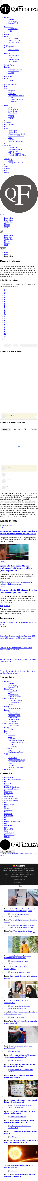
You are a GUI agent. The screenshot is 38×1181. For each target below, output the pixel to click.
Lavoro (6, 36)
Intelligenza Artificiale (15, 163)
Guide (6, 128)
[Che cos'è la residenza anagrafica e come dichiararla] (21, 1017)
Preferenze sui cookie (16, 876)
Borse (6, 105)
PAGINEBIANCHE (13, 870)
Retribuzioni (12, 718)
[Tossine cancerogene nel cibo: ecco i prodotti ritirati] (21, 1034)
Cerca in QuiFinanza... (8, 851)
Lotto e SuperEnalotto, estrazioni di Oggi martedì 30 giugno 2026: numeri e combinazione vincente (17, 637)
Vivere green (12, 101)
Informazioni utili (10, 698)
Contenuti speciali (6, 853)
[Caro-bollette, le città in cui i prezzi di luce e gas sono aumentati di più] (21, 1137)
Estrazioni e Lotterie (15, 69)
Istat (5, 817)
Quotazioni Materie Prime (17, 155)
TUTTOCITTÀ (21, 870)
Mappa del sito (24, 853)
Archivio (3, 855)
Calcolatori (8, 145)
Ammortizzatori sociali (11, 800)
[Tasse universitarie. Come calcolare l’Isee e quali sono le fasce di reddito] (21, 926)
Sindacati (7, 808)
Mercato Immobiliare (11, 723)
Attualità (7, 168)
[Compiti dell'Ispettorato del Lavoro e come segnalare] (21, 989)
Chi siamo (7, 874)
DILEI (27, 870)
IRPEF (6, 806)
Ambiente (11, 90)
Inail (5, 827)
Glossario (7, 122)
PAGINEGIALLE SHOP (28, 868)
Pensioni (7, 34)
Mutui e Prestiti (13, 50)
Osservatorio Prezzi (10, 84)
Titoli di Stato (12, 113)
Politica (6, 78)
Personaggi (8, 76)
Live (1, 527)
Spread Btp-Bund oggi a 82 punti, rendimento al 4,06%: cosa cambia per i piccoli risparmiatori (17, 568)
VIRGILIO (11, 868)
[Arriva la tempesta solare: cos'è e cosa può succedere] (21, 1154)
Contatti (7, 172)
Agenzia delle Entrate (11, 789)
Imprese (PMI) (13, 23)
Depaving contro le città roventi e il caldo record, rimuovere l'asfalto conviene (16, 649)
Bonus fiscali (12, 691)
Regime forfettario (14, 696)
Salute (6, 166)
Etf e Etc (11, 115)
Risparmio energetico (15, 99)
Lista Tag (7, 837)
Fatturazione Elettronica (16, 136)
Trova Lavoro (13, 38)
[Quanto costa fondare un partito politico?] (21, 962)
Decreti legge (8, 777)
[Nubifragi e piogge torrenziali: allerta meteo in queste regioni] (21, 1007)
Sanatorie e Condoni (11, 798)
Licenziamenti (9, 804)
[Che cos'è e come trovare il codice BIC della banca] (21, 1171)
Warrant (11, 117)
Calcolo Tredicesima (15, 149)
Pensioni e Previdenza (15, 141)
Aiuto (25, 876)
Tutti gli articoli (5, 606)
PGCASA (5, 870)
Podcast (6, 126)
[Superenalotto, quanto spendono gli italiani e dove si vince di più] (21, 1088)
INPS (6, 781)
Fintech (10, 161)
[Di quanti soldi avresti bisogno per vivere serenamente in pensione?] (21, 1051)
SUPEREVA (26, 872)
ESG (10, 92)
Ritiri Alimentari (13, 71)
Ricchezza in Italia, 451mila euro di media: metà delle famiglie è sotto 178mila (18, 591)
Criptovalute (12, 132)
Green (6, 88)
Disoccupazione (13, 719)
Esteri (6, 86)
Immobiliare (8, 48)
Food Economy (13, 55)
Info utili (7, 67)
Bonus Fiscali (13, 29)
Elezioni (11, 80)
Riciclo (10, 97)
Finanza (11, 19)
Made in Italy (8, 796)
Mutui (10, 138)
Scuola (6, 785)
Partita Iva (11, 140)
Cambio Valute (13, 151)
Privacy (22, 874)
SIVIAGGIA (32, 870)
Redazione (7, 769)
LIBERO (6, 868)
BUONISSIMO (19, 872)
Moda (10, 57)
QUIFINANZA (12, 872)
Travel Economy (14, 59)
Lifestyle (7, 54)
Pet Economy (12, 61)
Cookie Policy (29, 874)
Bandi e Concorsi (14, 40)
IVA (5, 802)
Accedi (3, 248)
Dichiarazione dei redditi (12, 779)
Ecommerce (8, 791)
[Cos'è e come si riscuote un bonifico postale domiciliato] (21, 1061)
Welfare (6, 795)
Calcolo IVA (12, 147)
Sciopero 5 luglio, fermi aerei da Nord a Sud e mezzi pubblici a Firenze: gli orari (17, 672)
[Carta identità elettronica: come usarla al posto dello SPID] (21, 1117)
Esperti (6, 170)
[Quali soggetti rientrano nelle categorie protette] (21, 972)
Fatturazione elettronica (12, 821)
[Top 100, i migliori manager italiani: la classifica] (21, 915)
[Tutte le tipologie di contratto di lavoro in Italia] (21, 1127)
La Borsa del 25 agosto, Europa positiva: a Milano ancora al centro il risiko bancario (18, 532)
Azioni (10, 107)
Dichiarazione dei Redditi (16, 134)
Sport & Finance (9, 65)
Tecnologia (8, 159)
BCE (6, 812)
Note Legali (15, 874)
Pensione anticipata (14, 708)
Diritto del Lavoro (14, 42)
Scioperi (11, 73)
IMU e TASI (8, 816)
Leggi (10, 31)
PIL (5, 819)
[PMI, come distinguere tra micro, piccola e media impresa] (21, 1107)
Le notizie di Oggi (10, 835)
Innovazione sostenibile (16, 96)
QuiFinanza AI (9, 46)
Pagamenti (7, 783)
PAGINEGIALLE (18, 868)
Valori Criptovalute (14, 153)
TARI (6, 831)
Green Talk (12, 94)
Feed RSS (33, 853)
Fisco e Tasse (8, 27)
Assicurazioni (13, 130)
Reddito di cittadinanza (12, 787)
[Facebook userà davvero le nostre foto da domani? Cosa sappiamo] (21, 897)
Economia (7, 17)
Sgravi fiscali (8, 793)
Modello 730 (8, 829)
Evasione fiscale (13, 695)
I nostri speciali (9, 124)
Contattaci (15, 853)
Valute (10, 119)
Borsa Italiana (13, 109)
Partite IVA (12, 721)
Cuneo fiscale (8, 825)
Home (6, 252)
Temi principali (9, 833)
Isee (5, 823)
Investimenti (12, 21)
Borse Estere (12, 111)
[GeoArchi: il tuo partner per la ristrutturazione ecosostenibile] (21, 944)
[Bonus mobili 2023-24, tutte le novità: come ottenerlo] (21, 1071)
